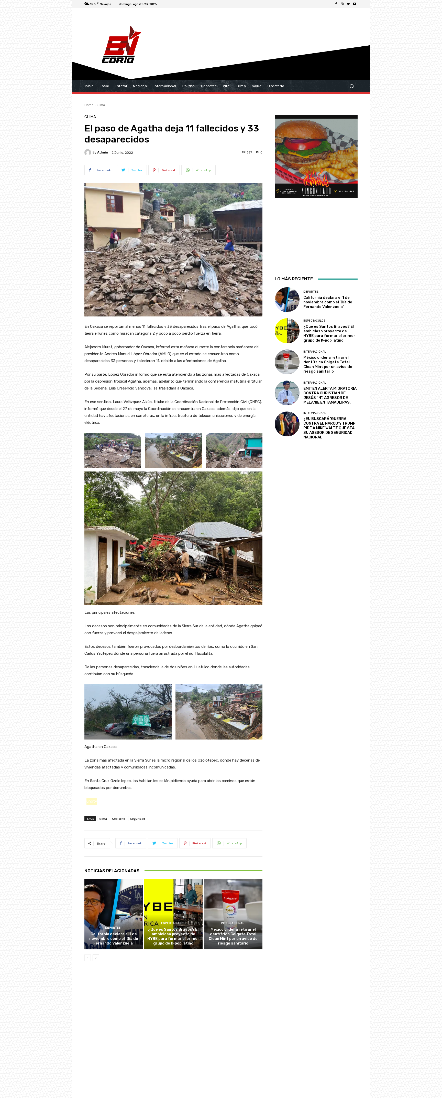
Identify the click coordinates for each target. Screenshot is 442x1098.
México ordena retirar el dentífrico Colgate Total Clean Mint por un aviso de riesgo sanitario (233, 936)
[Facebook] (336, 4)
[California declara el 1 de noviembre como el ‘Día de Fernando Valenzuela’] (113, 914)
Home (88, 105)
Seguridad (137, 818)
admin (102, 152)
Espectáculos (172, 923)
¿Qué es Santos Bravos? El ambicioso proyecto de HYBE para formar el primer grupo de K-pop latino (173, 936)
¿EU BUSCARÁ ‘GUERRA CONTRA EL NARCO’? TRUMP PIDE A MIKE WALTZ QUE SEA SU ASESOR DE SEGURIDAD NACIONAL (329, 427)
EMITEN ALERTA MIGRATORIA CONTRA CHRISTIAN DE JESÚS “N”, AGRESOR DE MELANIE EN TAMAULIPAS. (330, 395)
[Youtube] (354, 4)
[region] (316, 189)
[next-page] (96, 958)
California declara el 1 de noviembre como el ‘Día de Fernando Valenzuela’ (113, 939)
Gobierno (118, 818)
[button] (352, 86)
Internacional (232, 923)
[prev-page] (87, 958)
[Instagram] (342, 4)
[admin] (88, 152)
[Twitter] (348, 4)
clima (103, 818)
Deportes (113, 927)
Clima (101, 105)
